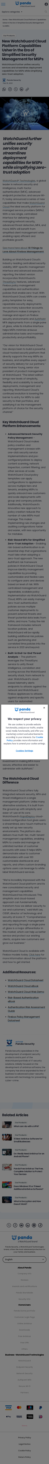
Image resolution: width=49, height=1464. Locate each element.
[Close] (44, 708)
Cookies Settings (24, 750)
